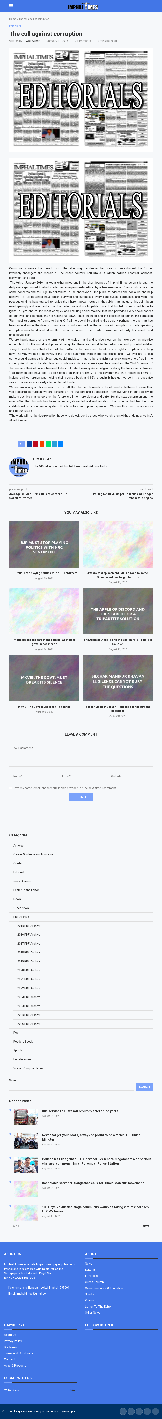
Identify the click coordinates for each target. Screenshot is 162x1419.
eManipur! (69, 1411)
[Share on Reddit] (42, 444)
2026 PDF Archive (28, 1024)
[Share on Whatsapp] (48, 444)
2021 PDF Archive (28, 979)
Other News (21, 908)
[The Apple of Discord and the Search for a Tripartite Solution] (118, 611)
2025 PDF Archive (28, 1015)
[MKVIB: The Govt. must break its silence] (44, 678)
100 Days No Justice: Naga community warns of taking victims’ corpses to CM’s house (95, 1209)
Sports (17, 1050)
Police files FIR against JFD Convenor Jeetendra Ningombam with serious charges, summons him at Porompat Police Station (96, 1161)
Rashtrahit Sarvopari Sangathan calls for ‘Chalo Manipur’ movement (93, 1183)
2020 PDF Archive (28, 970)
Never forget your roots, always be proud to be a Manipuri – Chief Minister (91, 1137)
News (17, 899)
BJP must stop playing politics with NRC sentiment (44, 573)
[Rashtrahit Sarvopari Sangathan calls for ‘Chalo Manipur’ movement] (26, 1189)
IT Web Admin (31, 40)
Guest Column (22, 881)
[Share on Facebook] (29, 444)
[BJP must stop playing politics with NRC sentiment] (44, 544)
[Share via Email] (60, 444)
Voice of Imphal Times (28, 1068)
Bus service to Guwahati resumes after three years (80, 1111)
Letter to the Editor (26, 890)
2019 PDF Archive (28, 961)
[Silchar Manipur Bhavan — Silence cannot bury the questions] (118, 678)
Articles (18, 845)
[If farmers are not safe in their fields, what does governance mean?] (44, 611)
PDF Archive (21, 917)
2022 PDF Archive (28, 988)
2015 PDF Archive (28, 926)
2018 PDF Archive (28, 952)
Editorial (18, 872)
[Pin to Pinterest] (35, 444)
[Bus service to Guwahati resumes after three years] (26, 1117)
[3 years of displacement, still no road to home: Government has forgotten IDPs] (118, 544)
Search (13, 1080)
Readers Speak (23, 1041)
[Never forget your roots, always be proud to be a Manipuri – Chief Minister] (26, 1141)
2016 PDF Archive (28, 934)
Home (12, 18)
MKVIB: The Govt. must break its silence (44, 706)
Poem (17, 1032)
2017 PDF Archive (28, 943)
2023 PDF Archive (28, 997)
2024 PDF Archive (28, 1006)
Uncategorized (22, 1059)
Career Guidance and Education (33, 854)
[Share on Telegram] (54, 444)
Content (18, 863)
